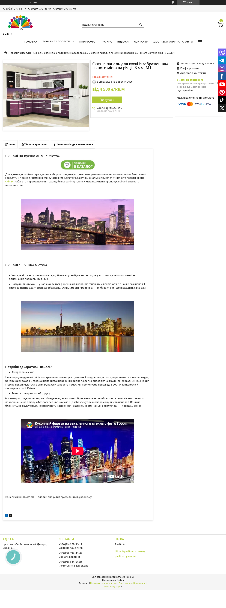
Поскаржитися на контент (103, 583)
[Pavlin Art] (20, 21)
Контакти (141, 41)
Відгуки (123, 41)
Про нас (106, 41)
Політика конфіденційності (133, 583)
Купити (109, 100)
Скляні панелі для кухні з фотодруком (66, 53)
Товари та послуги (56, 41)
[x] (10, 515)
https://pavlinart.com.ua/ (130, 551)
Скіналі (37, 53)
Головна (30, 41)
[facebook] (6, 515)
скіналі (9, 181)
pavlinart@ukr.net (126, 556)
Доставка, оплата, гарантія (173, 41)
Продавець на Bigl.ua (113, 580)
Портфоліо (87, 41)
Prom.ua (130, 577)
